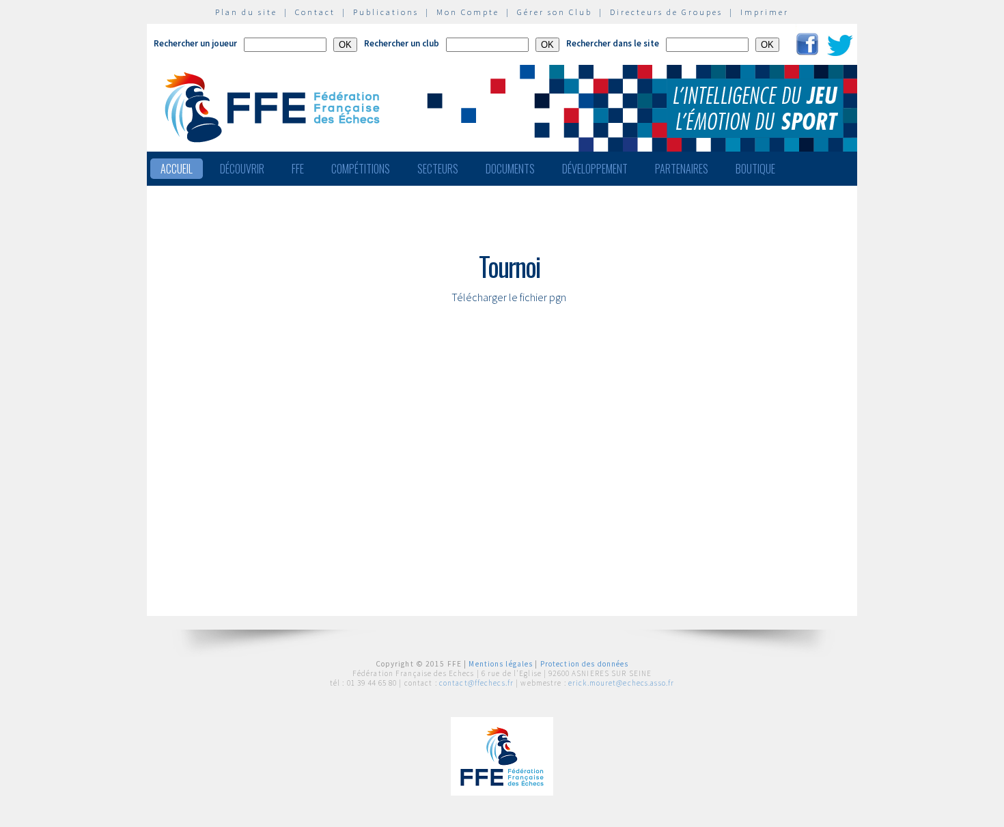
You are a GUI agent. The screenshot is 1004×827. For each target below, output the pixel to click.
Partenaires (681, 168)
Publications (386, 12)
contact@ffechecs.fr (476, 683)
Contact (315, 12)
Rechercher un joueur (195, 43)
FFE (298, 168)
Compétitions (360, 168)
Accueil (177, 168)
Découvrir (242, 168)
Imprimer (764, 12)
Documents (510, 168)
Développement (595, 168)
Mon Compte (467, 12)
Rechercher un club (401, 43)
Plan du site (246, 12)
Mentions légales (501, 664)
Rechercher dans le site (612, 43)
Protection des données (584, 664)
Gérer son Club (554, 12)
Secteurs (437, 168)
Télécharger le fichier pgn (508, 297)
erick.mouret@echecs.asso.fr (621, 683)
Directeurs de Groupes (666, 12)
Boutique (755, 168)
